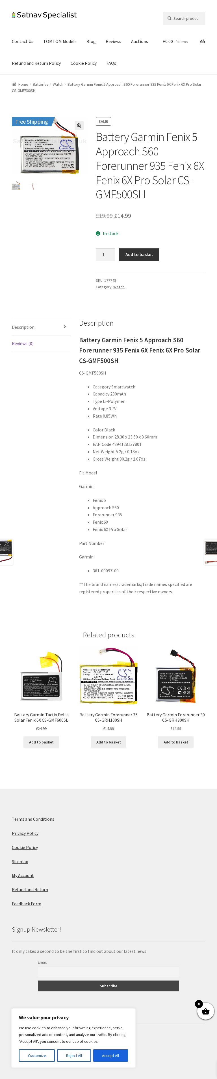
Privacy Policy (25, 833)
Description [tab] (23, 327)
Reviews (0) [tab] (23, 343)
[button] (79, 125)
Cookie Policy (84, 63)
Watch (58, 84)
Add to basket (139, 254)
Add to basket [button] (41, 742)
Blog (91, 41)
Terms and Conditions (33, 819)
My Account (23, 875)
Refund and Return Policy (36, 63)
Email (42, 962)
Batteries (41, 84)
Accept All (110, 1055)
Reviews (113, 41)
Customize (37, 1055)
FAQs (111, 63)
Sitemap (20, 861)
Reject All (74, 1055)
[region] (73, 1038)
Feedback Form (26, 903)
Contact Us (22, 41)
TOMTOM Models (60, 41)
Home (23, 84)
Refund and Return (30, 889)
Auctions (139, 41)
